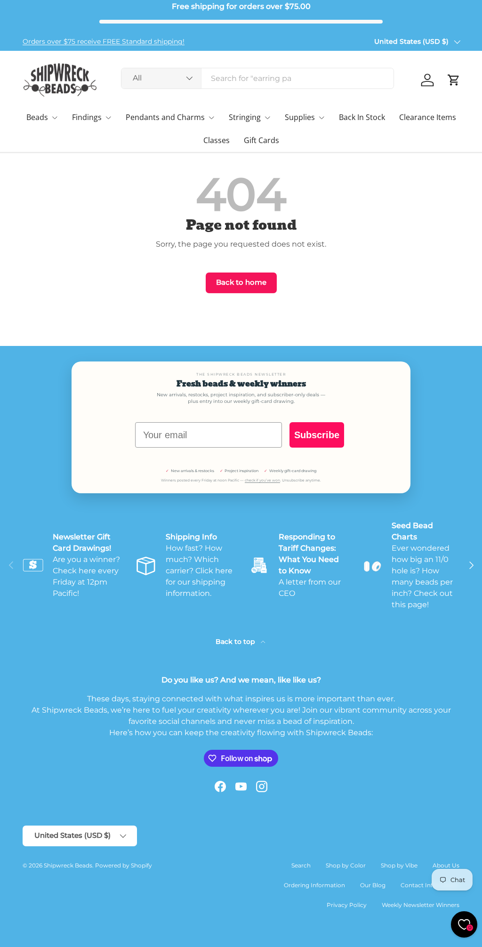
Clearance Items (427, 117)
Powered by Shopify (123, 865)
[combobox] (257, 78)
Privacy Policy (347, 904)
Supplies (300, 117)
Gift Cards (261, 140)
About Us (446, 865)
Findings (87, 117)
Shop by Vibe (399, 865)
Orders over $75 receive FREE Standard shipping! (104, 41)
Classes (216, 140)
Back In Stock (362, 117)
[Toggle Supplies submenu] (321, 117)
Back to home (241, 282)
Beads (37, 117)
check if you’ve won (262, 480)
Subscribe (316, 435)
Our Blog (373, 885)
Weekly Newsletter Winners (420, 904)
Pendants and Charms (165, 117)
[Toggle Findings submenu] (108, 117)
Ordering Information (314, 885)
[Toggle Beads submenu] (54, 117)
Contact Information (430, 885)
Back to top (236, 641)
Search (301, 865)
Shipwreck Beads (68, 865)
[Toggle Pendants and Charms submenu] (211, 117)
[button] (453, 80)
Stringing (245, 117)
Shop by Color (346, 865)
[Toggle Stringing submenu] (267, 117)
